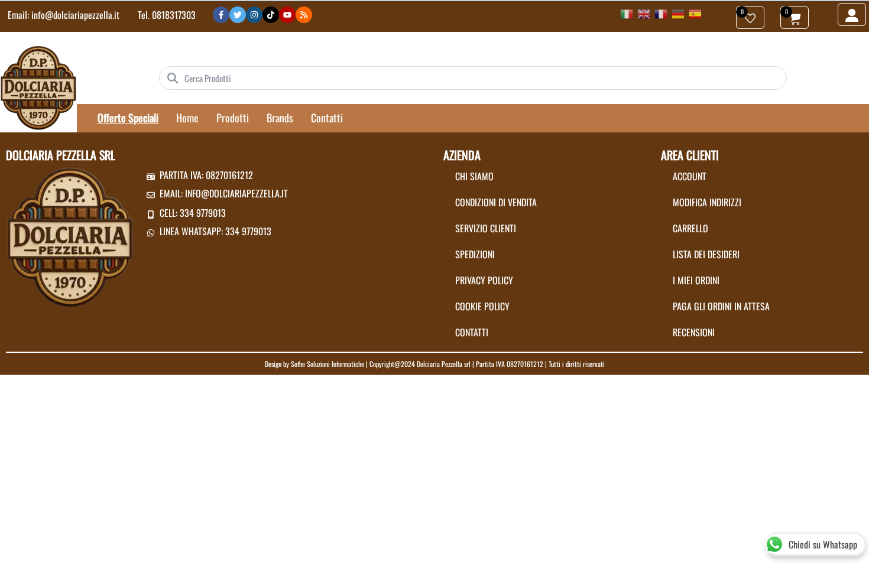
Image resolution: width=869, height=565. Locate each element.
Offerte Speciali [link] (128, 117)
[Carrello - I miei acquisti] (794, 17)
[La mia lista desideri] (750, 17)
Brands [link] (280, 117)
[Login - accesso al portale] (852, 14)
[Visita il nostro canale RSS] (304, 15)
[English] (644, 13)
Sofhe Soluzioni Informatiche (327, 364)
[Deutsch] (678, 13)
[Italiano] (627, 13)
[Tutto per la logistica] (38, 87)
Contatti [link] (327, 117)
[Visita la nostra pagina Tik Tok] (270, 15)
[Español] (695, 13)
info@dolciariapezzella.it (75, 15)
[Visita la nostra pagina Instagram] (254, 15)
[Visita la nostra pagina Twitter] (237, 15)
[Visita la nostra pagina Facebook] (221, 15)
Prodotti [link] (232, 117)
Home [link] (187, 117)
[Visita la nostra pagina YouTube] (287, 15)
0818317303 (174, 15)
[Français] (661, 13)
